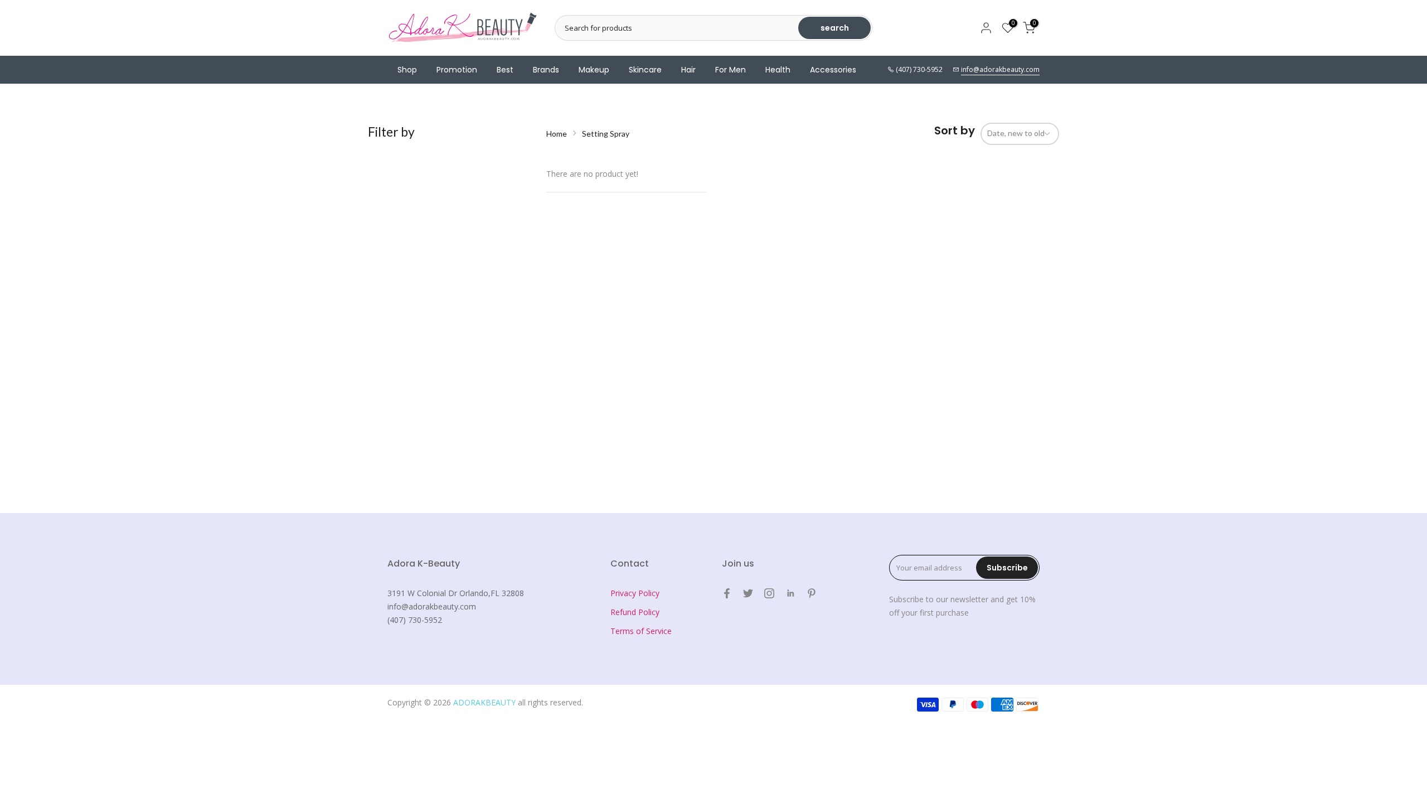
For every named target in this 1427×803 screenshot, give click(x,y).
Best (505, 69)
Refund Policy (634, 612)
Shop (407, 69)
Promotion (456, 69)
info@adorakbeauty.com (1000, 69)
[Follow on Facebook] (727, 593)
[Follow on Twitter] (748, 593)
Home (556, 133)
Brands (546, 69)
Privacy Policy (634, 593)
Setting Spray (605, 133)
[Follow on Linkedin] (790, 593)
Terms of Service (641, 631)
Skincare (645, 69)
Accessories (833, 69)
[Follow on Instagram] (769, 593)
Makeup (594, 69)
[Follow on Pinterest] (812, 593)
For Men (730, 69)
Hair (688, 69)
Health (777, 69)
